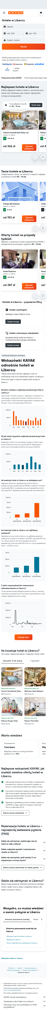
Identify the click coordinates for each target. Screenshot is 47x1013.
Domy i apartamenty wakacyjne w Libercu (22, 943)
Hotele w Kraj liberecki (30, 970)
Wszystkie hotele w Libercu (12, 958)
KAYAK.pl (11, 968)
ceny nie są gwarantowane (12, 990)
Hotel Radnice (9, 271)
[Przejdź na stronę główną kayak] (15, 12)
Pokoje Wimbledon (11, 204)
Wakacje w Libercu (14, 940)
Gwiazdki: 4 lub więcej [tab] (12, 661)
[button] (4, 12)
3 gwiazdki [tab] (34, 661)
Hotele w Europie (30, 968)
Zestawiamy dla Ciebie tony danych (19, 1001)
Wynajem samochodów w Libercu (19, 936)
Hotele (19, 968)
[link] (13, 322)
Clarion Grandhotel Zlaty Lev (16, 132)
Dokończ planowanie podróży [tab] (17, 919)
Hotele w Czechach (13, 970)
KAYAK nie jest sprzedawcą (15, 997)
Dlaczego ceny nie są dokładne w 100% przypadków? (20, 1005)
